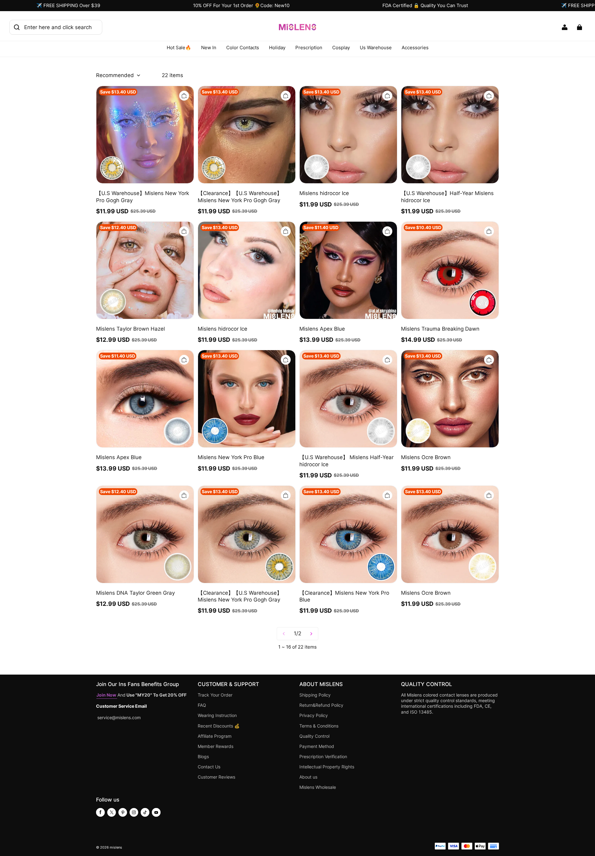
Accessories (415, 47)
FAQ (202, 705)
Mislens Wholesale (317, 787)
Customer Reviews (216, 777)
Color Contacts (242, 47)
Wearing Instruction (217, 715)
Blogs (203, 756)
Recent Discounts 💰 (219, 725)
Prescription (308, 47)
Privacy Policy (313, 715)
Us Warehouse (376, 47)
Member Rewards (215, 746)
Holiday (277, 47)
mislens (116, 847)
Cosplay (341, 47)
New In (208, 47)
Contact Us (209, 766)
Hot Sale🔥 (179, 47)
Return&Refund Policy (321, 705)
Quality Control (314, 736)
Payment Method (316, 746)
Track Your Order (215, 695)
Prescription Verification (323, 756)
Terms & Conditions (318, 725)
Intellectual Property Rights (326, 766)
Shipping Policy (315, 695)
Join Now (106, 695)
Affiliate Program (214, 736)
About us (308, 777)
